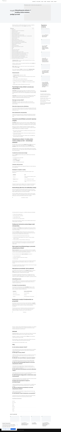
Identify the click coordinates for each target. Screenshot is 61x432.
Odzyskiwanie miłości (15, 333)
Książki (12, 10)
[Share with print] (8, 39)
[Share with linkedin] (8, 34)
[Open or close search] (58, 1)
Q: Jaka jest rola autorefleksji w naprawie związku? (18, 51)
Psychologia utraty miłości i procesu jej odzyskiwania (18, 30)
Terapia (15, 228)
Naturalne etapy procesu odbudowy (16, 32)
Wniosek (13, 47)
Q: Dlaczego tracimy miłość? (15, 50)
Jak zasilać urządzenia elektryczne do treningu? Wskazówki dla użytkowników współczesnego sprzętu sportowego (45, 103)
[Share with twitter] (8, 27)
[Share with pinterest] (8, 29)
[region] (9, 426)
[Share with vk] (8, 36)
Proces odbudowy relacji (20, 91)
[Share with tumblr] (8, 30)
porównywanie (22, 276)
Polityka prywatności (21, 430)
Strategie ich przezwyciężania (15, 45)
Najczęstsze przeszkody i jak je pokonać (16, 43)
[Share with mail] (8, 37)
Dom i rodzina (14, 402)
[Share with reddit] (8, 32)
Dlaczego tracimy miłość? (15, 31)
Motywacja (13, 406)
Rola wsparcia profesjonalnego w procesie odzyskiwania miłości (19, 42)
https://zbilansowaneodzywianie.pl (16, 398)
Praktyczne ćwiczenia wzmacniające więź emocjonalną (18, 41)
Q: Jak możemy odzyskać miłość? (15, 49)
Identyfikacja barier (14, 44)
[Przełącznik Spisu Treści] (32, 28)
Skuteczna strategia (28, 144)
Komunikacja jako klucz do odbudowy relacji (17, 40)
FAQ (12, 48)
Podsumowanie (13, 29)
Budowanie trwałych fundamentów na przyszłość (17, 46)
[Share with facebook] (8, 25)
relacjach (31, 122)
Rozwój (13, 409)
